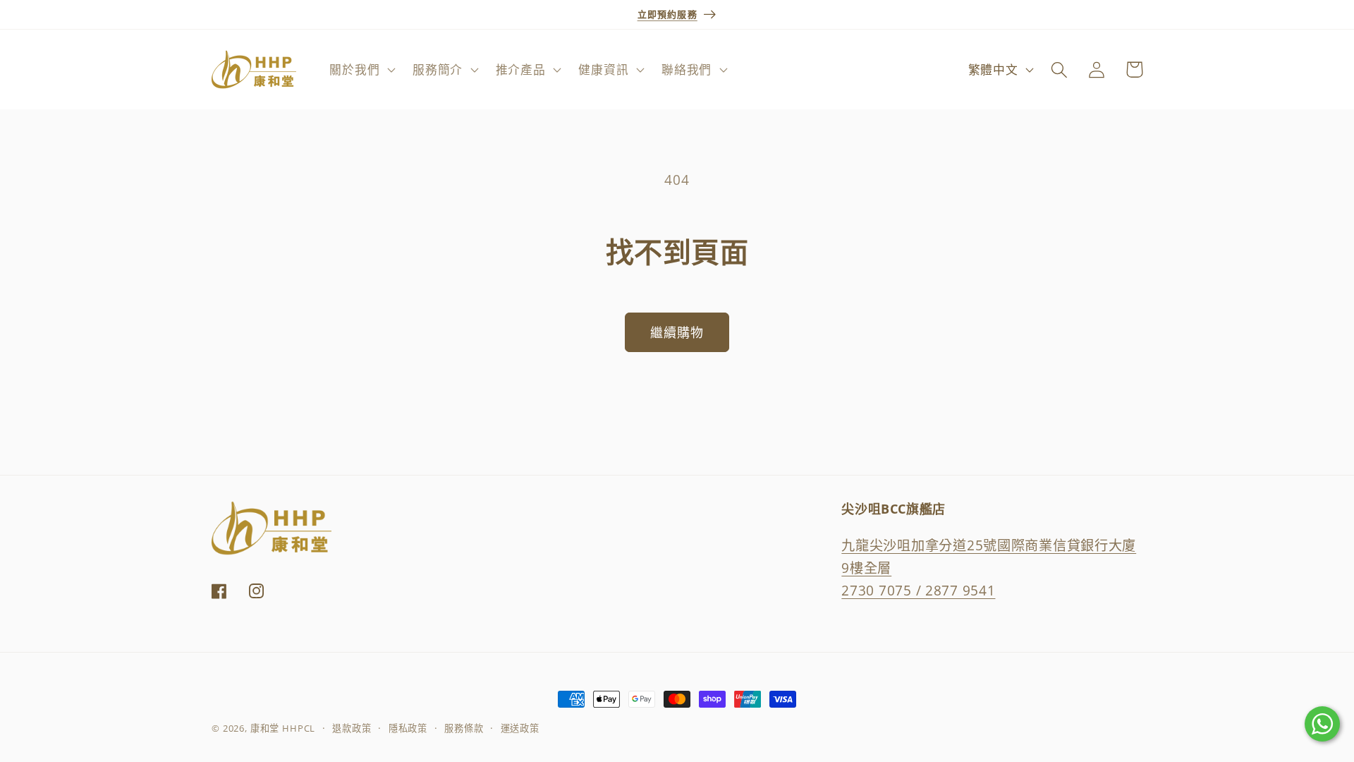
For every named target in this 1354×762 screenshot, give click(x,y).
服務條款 (463, 728)
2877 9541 (960, 590)
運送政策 (520, 728)
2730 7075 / (883, 590)
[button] (361, 69)
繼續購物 (677, 332)
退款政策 (351, 728)
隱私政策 (408, 728)
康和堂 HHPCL (283, 728)
